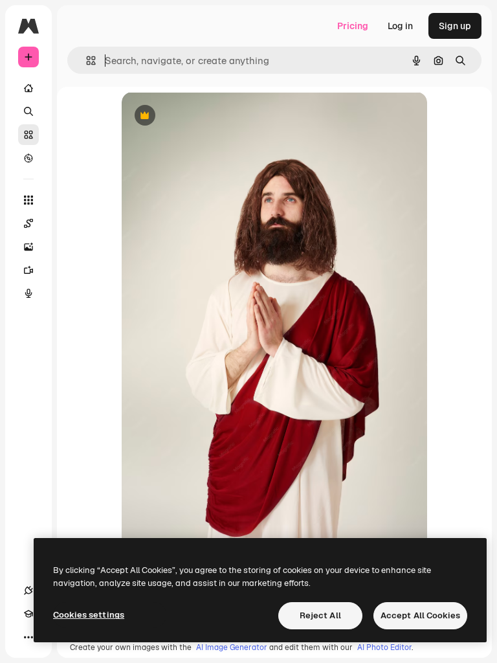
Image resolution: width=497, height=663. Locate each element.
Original (204, 116)
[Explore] (28, 158)
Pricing (352, 26)
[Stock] (28, 134)
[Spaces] (28, 223)
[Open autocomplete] (86, 60)
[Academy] (28, 613)
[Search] (28, 111)
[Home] (28, 88)
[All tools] (28, 200)
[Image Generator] (28, 246)
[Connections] (28, 590)
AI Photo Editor (384, 647)
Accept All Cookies (420, 615)
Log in (400, 26)
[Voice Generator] (28, 293)
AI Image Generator (231, 647)
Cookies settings (88, 614)
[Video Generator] (28, 270)
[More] (28, 637)
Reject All (320, 615)
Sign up (455, 26)
